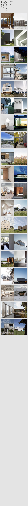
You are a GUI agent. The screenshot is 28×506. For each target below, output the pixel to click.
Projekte (11, 1)
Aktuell (11, 3)
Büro (11, 4)
